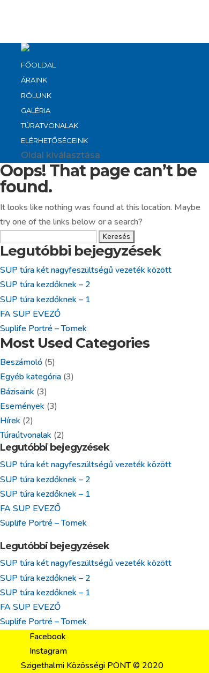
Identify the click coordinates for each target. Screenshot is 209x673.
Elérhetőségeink (54, 140)
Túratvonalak (49, 125)
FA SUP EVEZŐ (30, 314)
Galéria (35, 110)
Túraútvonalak (25, 435)
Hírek (10, 421)
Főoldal (38, 65)
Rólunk (36, 95)
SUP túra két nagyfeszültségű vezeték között (85, 270)
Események (22, 406)
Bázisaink (17, 392)
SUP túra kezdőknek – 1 (45, 299)
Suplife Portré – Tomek (43, 328)
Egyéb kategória (30, 377)
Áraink (34, 80)
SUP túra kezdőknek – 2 (45, 284)
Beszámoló (21, 362)
